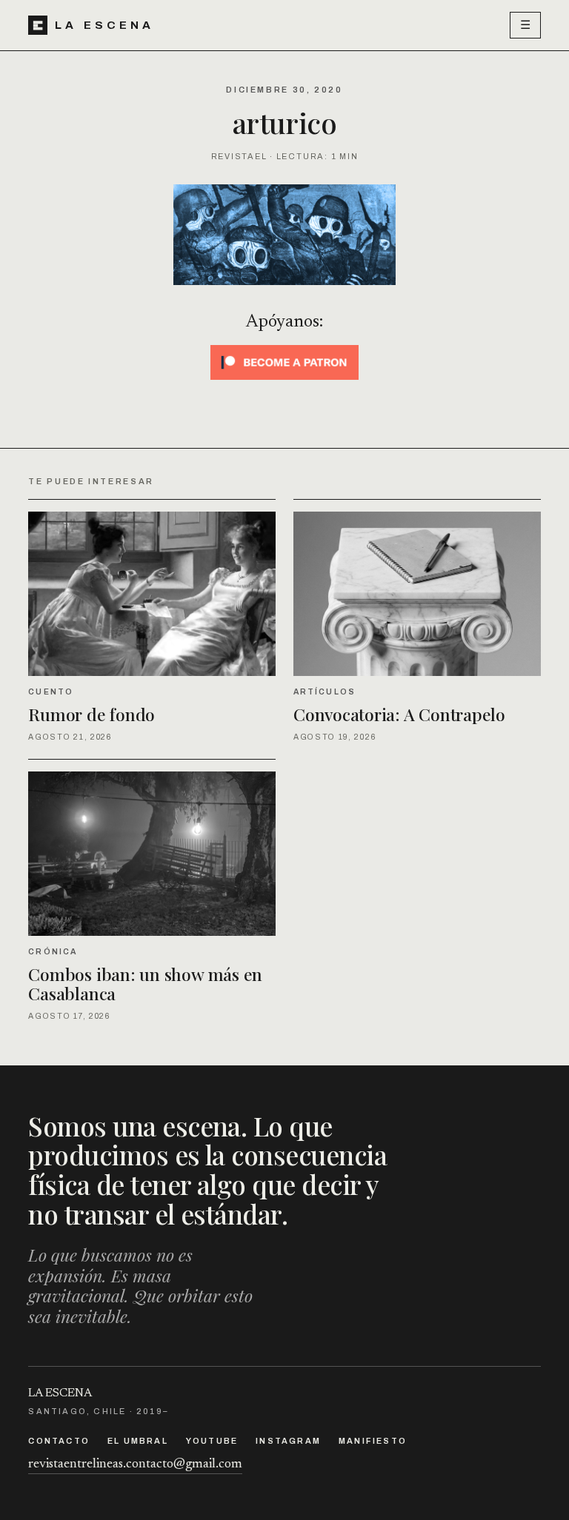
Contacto (59, 1440)
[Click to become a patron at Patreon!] (284, 362)
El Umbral (137, 1440)
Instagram (288, 1440)
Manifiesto (373, 1440)
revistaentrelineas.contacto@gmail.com (135, 1464)
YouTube (212, 1440)
